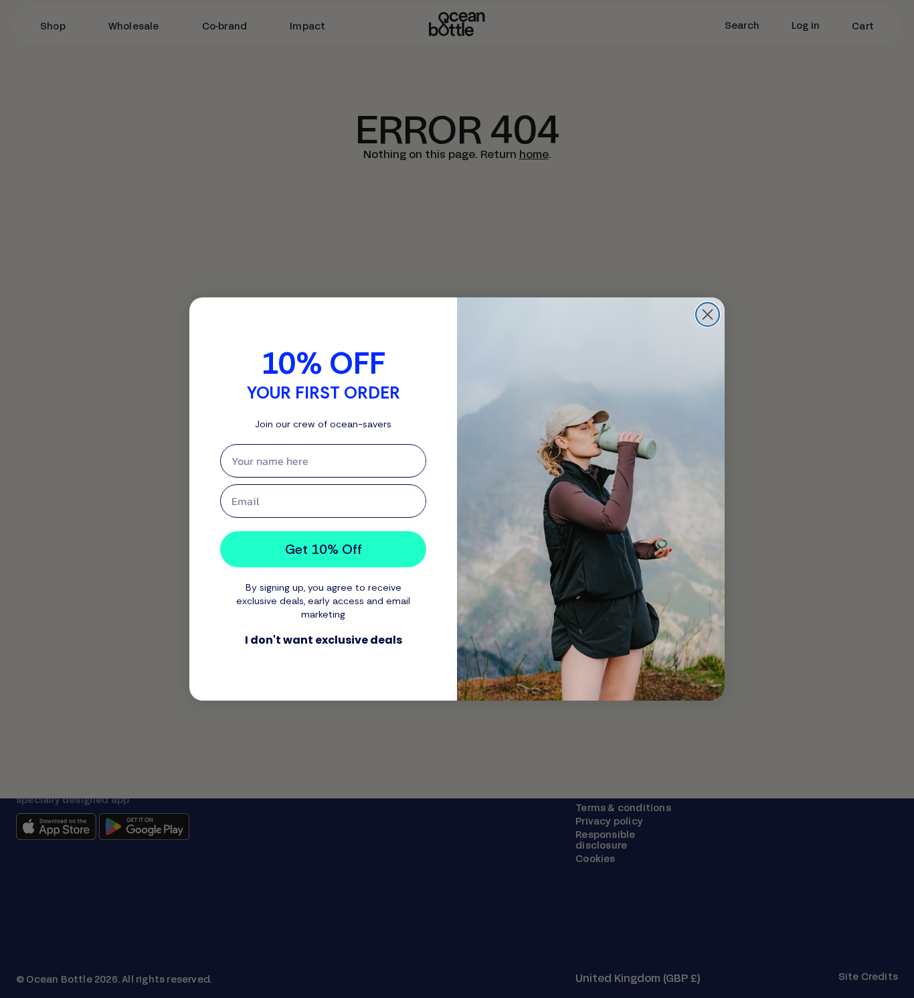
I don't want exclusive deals (323, 640)
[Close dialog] (707, 314)
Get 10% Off (323, 549)
